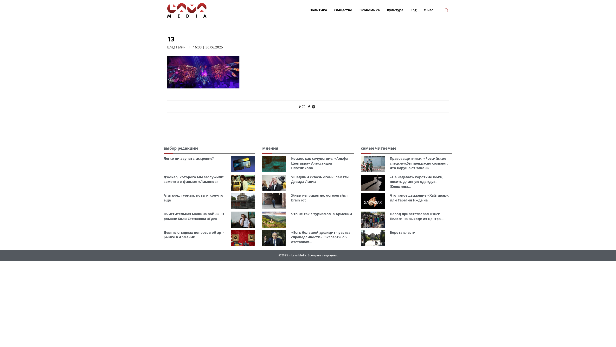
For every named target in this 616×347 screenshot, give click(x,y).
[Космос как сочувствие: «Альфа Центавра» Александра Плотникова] (274, 164)
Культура (395, 10)
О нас (428, 10)
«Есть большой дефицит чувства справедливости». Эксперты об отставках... (320, 237)
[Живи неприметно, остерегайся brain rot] (274, 201)
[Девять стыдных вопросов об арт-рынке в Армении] (243, 238)
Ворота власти (403, 232)
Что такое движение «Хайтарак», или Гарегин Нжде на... (419, 197)
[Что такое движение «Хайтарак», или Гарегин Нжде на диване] (373, 201)
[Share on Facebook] (309, 106)
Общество (343, 10)
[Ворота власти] (373, 238)
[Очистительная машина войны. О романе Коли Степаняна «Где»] (243, 220)
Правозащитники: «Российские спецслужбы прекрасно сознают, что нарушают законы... (419, 163)
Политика (318, 10)
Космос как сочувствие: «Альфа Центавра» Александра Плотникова (319, 163)
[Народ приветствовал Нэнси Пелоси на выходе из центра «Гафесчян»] (373, 220)
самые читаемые (378, 148)
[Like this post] (303, 106)
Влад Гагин (176, 47)
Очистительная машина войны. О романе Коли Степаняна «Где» (194, 216)
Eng (414, 10)
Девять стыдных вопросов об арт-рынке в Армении (194, 235)
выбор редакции (181, 148)
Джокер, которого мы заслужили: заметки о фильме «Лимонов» (194, 179)
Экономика (369, 10)
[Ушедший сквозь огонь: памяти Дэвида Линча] (274, 183)
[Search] (446, 10)
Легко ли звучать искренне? (189, 158)
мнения (270, 148)
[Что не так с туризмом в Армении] (274, 220)
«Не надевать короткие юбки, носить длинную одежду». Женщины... (416, 182)
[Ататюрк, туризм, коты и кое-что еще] (243, 201)
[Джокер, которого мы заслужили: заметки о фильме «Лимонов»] (243, 183)
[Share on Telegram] (313, 106)
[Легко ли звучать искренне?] (243, 164)
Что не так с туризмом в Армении (321, 214)
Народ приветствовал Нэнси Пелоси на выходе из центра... (416, 216)
